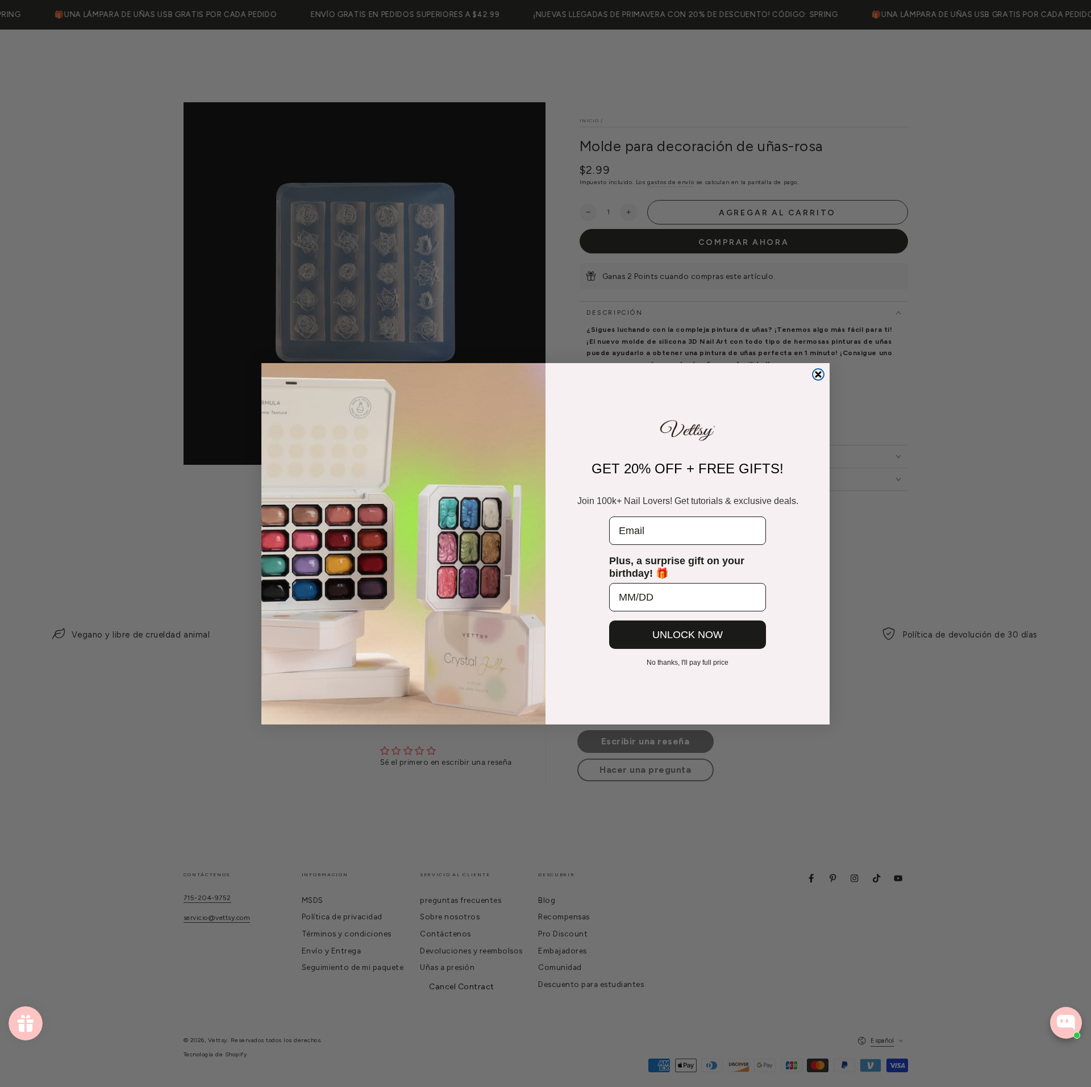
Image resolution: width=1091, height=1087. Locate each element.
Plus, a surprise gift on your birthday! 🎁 (676, 567)
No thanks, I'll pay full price (687, 663)
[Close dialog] (818, 374)
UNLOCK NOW (687, 634)
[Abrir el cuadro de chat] (1066, 1023)
